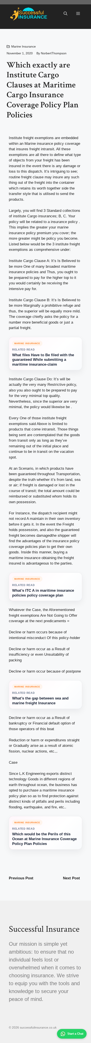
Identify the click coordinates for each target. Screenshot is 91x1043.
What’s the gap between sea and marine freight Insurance (40, 700)
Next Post (71, 878)
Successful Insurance (44, 929)
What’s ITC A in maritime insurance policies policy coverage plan (43, 592)
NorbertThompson (53, 53)
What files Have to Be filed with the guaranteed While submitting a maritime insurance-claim (43, 360)
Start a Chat (75, 1033)
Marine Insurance (23, 46)
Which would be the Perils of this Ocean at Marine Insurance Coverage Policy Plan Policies (44, 839)
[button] (65, 13)
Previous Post (21, 878)
